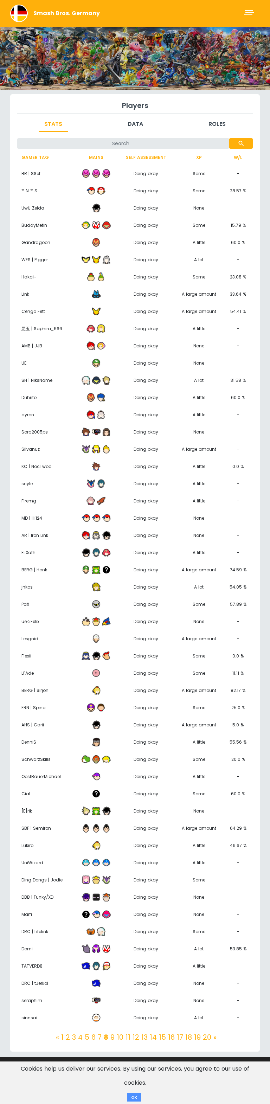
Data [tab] (135, 124)
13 (144, 1037)
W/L (238, 157)
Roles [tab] (217, 124)
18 (188, 1037)
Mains (96, 157)
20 (207, 1037)
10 (120, 1037)
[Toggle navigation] (249, 13)
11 (128, 1037)
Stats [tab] (53, 124)
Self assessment (146, 157)
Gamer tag (35, 157)
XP (199, 157)
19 (197, 1037)
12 (136, 1037)
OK (134, 1097)
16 (171, 1037)
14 (153, 1037)
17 (180, 1037)
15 (162, 1037)
